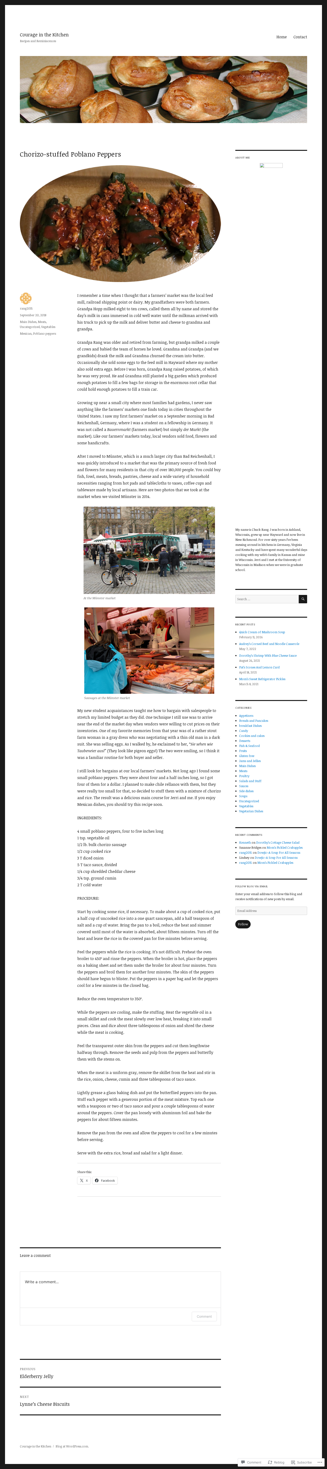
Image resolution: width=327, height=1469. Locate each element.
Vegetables (48, 327)
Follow (243, 924)
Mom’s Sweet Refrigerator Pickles (262, 679)
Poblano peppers (44, 333)
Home (281, 37)
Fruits (243, 751)
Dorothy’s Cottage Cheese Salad (277, 842)
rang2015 (26, 308)
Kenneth (245, 842)
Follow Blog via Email (251, 886)
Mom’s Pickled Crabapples (285, 847)
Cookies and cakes (252, 736)
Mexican (26, 333)
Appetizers (246, 715)
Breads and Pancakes (253, 720)
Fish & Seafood (249, 746)
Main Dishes (28, 322)
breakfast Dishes (250, 725)
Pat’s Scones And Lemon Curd (259, 667)
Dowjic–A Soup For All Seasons (278, 852)
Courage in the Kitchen (44, 34)
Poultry (244, 776)
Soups (243, 796)
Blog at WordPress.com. (72, 1446)
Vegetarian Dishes (251, 811)
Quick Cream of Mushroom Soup (262, 632)
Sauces (243, 786)
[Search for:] (267, 599)
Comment (204, 1316)
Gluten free (246, 756)
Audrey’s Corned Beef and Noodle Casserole (269, 644)
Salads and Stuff (250, 781)
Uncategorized (30, 327)
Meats (42, 322)
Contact (300, 37)
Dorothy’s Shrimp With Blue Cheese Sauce (268, 655)
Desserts (244, 741)
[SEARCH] (303, 599)
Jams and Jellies (250, 761)
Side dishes (246, 791)
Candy (243, 731)
